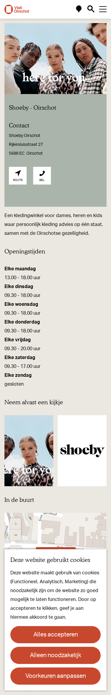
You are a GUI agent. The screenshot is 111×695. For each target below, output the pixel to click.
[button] (15, 523)
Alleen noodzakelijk (55, 655)
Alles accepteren (55, 635)
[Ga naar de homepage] (16, 9)
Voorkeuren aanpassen (55, 676)
